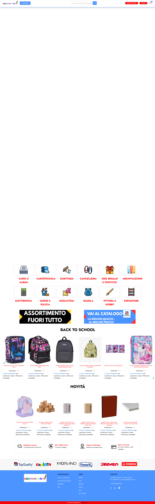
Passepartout (84, 503)
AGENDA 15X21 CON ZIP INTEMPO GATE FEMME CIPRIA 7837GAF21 (67, 424)
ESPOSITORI (131, 301)
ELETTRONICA (23, 301)
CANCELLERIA (88, 278)
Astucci (81, 487)
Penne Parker (82, 493)
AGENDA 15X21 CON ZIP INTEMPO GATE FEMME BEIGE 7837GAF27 (88, 424)
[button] (95, 3)
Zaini (80, 481)
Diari (80, 490)
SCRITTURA (66, 278)
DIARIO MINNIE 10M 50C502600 (113, 365)
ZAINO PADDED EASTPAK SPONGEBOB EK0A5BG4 (90, 366)
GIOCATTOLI (66, 301)
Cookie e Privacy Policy (64, 481)
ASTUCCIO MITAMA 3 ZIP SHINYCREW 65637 (14, 366)
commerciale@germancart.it (127, 479)
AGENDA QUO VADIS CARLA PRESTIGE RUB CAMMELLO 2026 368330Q (109, 424)
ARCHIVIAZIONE (132, 278)
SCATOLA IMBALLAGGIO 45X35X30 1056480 (45, 423)
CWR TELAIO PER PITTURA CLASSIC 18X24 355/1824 (130, 423)
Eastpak (81, 484)
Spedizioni (61, 484)
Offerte (81, 478)
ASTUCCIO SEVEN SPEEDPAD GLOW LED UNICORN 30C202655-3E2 (141, 366)
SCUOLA (88, 301)
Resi (59, 487)
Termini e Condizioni (64, 478)
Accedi (143, 3)
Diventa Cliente (131, 3)
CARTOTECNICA (45, 278)
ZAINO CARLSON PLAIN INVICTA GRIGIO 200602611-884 (65, 366)
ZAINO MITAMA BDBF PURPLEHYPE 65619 (39, 366)
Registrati (12, 373)
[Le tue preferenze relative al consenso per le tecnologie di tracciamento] (153, 378)
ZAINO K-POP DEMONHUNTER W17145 (24, 423)
